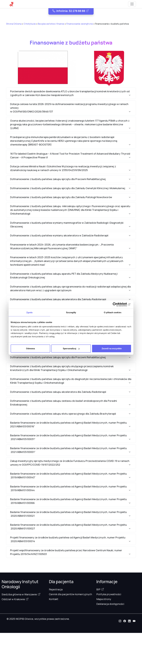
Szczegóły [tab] (71, 312)
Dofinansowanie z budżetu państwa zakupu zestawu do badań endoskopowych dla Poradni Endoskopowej (63, 402)
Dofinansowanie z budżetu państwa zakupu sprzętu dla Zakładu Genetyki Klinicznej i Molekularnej (67, 188)
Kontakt (53, 599)
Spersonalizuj (69, 348)
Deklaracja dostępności (110, 604)
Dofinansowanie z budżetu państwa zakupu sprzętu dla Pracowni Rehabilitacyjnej (58, 179)
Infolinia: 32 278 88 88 (70, 11)
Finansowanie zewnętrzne (79, 23)
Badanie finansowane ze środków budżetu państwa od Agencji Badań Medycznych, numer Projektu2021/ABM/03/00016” (68, 424)
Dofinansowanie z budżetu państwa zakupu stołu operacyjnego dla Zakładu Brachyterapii (63, 413)
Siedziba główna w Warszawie (19, 594)
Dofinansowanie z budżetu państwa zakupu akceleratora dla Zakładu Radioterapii (58, 299)
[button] (120, 621)
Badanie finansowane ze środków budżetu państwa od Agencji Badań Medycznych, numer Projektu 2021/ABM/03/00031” (68, 437)
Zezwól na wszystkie (112, 348)
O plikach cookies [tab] (112, 312)
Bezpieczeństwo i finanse (51, 23)
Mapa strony (103, 599)
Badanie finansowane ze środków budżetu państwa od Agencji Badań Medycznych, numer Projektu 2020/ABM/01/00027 (68, 526)
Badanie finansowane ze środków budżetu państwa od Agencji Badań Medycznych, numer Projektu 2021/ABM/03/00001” (68, 450)
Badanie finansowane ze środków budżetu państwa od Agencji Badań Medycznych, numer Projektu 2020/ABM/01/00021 (68, 513)
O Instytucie (30, 23)
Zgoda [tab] (29, 312)
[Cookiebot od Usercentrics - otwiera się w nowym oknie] (119, 304)
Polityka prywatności (108, 594)
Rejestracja (56, 589)
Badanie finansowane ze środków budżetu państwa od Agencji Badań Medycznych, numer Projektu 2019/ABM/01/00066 (68, 501)
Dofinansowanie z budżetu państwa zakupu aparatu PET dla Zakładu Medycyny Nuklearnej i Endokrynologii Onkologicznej (64, 275)
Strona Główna (13, 23)
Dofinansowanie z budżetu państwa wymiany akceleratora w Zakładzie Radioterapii (59, 235)
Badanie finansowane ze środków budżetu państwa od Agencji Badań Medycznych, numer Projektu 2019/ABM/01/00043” (68, 475)
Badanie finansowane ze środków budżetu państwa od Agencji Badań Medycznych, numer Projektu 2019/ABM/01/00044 (68, 488)
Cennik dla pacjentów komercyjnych (70, 594)
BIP (98, 589)
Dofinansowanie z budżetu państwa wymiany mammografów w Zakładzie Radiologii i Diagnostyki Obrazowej (66, 224)
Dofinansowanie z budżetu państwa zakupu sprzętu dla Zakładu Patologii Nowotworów (61, 197)
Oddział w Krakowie (13, 599)
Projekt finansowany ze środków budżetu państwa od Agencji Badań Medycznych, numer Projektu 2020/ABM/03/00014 (67, 539)
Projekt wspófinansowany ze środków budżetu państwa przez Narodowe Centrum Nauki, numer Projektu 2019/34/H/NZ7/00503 (66, 552)
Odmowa (30, 348)
